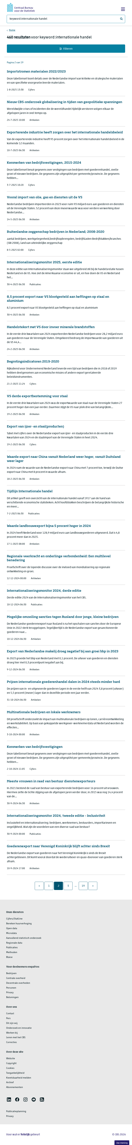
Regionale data (14, 943)
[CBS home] (21, 7)
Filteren (68, 49)
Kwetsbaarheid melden (18, 1078)
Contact (10, 1013)
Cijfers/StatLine (14, 919)
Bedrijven (11, 973)
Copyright (11, 1063)
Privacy (10, 992)
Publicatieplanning (16, 1111)
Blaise (9, 957)
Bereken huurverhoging (19, 924)
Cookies (10, 1068)
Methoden (11, 952)
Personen (11, 988)
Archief (10, 1082)
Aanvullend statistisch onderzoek (23, 938)
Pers (8, 1018)
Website (10, 1058)
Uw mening (122, 1143)
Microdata (11, 933)
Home (12, 30)
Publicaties (12, 947)
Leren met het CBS (15, 1037)
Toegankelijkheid (15, 1073)
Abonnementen (14, 1087)
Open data (11, 928)
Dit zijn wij (12, 1023)
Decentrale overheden (18, 983)
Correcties (11, 1042)
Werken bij (12, 1033)
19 (84, 885)
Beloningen (12, 997)
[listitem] (9, 1099)
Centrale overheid (15, 978)
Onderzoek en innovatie (19, 1028)
